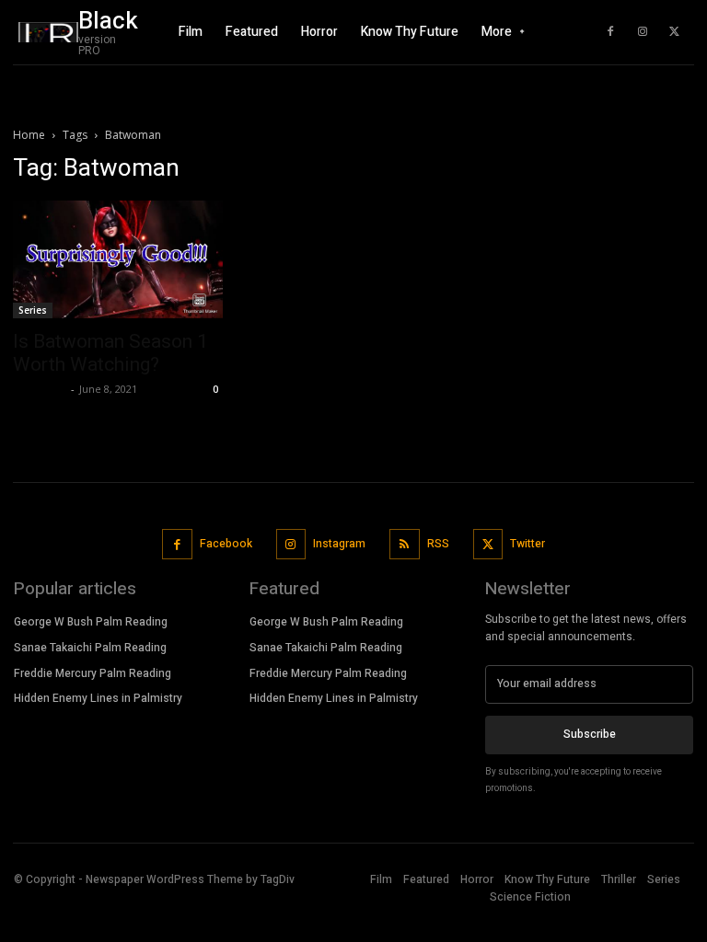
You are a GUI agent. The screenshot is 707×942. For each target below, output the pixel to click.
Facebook (226, 543)
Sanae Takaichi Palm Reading (90, 647)
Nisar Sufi (39, 389)
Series (32, 310)
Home (29, 135)
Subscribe (589, 734)
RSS (438, 543)
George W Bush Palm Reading (91, 622)
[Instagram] (642, 32)
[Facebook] (610, 32)
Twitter (527, 543)
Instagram (339, 543)
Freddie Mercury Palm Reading (92, 673)
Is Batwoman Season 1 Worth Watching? (110, 352)
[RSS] (404, 544)
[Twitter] (675, 32)
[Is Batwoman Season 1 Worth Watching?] (118, 259)
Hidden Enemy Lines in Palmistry (98, 698)
